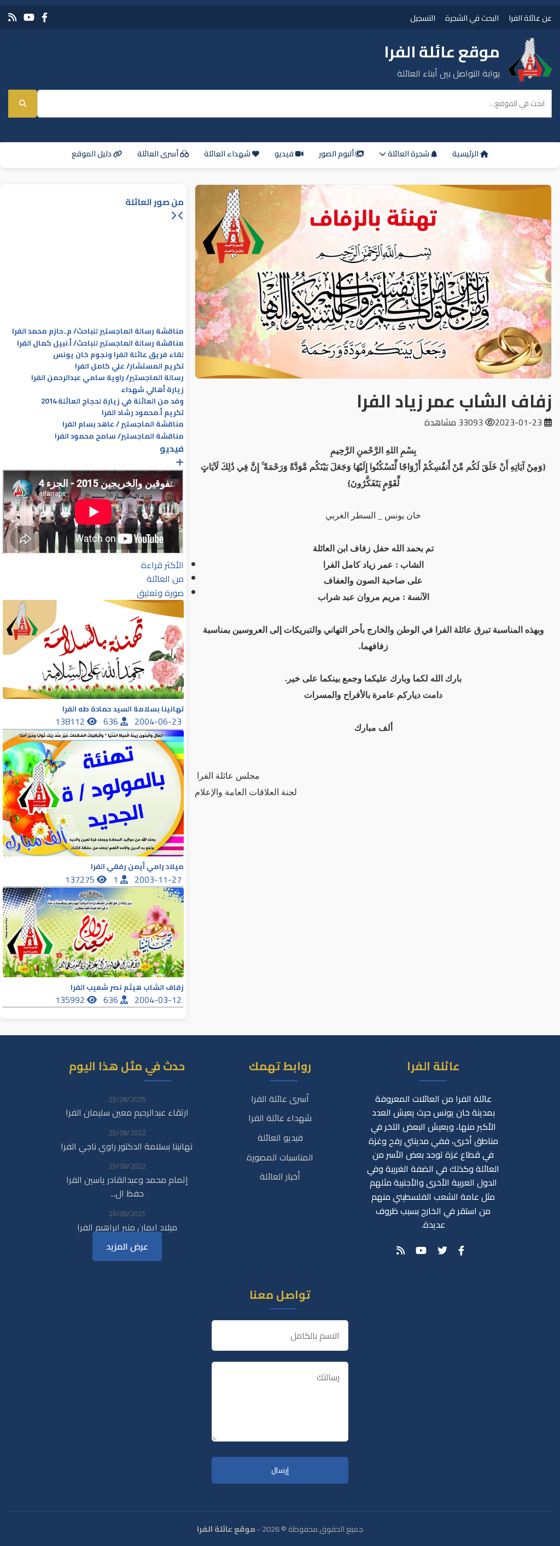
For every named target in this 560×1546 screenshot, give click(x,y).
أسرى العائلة (158, 154)
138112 (71, 721)
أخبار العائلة (280, 1176)
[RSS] (12, 17)
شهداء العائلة (228, 154)
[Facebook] (45, 17)
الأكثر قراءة (162, 565)
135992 (71, 999)
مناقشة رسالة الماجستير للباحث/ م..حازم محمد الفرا (98, 331)
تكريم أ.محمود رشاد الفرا (143, 412)
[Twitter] (442, 1250)
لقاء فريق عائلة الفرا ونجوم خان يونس (118, 354)
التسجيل (422, 17)
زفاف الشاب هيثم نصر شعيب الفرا (127, 987)
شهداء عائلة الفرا (280, 1118)
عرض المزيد (127, 1246)
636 (111, 721)
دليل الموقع (92, 154)
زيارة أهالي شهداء (152, 389)
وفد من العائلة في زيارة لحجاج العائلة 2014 (112, 401)
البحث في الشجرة (472, 17)
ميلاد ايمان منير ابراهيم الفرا (127, 1227)
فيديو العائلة (280, 1137)
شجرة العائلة (408, 154)
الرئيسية (466, 154)
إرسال (280, 1470)
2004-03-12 (159, 999)
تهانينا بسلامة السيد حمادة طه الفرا (123, 709)
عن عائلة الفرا (530, 17)
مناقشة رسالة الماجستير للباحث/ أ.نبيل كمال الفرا (100, 343)
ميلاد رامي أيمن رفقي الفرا (137, 866)
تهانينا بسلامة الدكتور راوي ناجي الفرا (127, 1146)
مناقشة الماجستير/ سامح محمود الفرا (119, 436)
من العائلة (165, 578)
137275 (81, 879)
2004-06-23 (159, 721)
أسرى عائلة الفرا (280, 1098)
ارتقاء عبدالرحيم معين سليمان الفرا (127, 1112)
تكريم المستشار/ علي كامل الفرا (129, 366)
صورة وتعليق (160, 593)
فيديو (285, 154)
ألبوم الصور (337, 154)
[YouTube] (29, 17)
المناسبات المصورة (280, 1157)
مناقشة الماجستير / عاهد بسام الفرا (123, 424)
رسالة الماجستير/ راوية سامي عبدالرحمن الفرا (107, 377)
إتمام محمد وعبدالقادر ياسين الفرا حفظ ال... (127, 1186)
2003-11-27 (159, 879)
